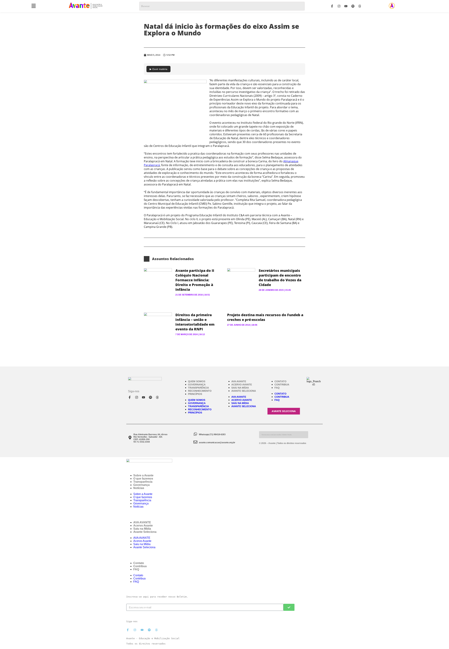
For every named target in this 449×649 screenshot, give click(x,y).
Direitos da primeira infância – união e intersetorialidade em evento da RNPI (195, 321)
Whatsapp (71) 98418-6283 (212, 434)
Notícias (138, 488)
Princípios (195, 394)
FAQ (277, 387)
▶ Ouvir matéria (158, 69)
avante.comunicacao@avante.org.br (217, 442)
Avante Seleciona (243, 390)
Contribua (281, 384)
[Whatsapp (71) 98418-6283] (195, 434)
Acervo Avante (241, 384)
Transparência (198, 387)
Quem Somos (196, 381)
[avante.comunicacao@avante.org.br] (195, 442)
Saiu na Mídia (240, 387)
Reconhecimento (200, 390)
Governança (197, 384)
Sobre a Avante (143, 475)
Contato (280, 381)
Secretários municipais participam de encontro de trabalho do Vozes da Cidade (280, 277)
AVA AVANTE (238, 381)
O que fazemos (143, 478)
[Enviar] (288, 607)
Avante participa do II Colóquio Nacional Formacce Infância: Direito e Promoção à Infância (194, 280)
